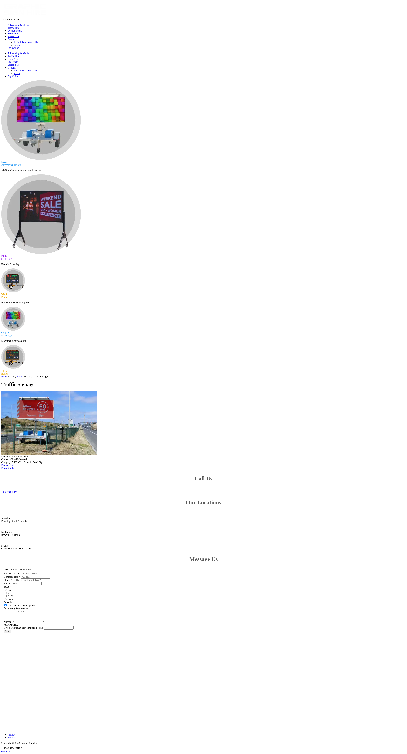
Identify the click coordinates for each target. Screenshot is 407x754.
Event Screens (15, 30)
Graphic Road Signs (11, 670)
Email (8, 583)
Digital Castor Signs (11, 661)
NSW (10, 596)
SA (9, 589)
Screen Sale (13, 36)
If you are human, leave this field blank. (24, 627)
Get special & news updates (21, 605)
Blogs (4, 681)
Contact (11, 39)
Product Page (8, 465)
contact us (6, 751)
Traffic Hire (13, 27)
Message (9, 622)
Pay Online (13, 48)
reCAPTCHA (11, 624)
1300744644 (12, 696)
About (17, 45)
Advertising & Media (18, 25)
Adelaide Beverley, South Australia (23, 706)
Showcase (13, 33)
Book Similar (8, 468)
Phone (8, 580)
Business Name (12, 573)
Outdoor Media (9, 664)
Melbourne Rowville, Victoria (21, 717)
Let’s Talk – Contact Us (26, 42)
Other (10, 599)
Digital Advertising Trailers (14, 658)
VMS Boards (8, 667)
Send (7, 631)
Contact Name (12, 576)
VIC (9, 593)
